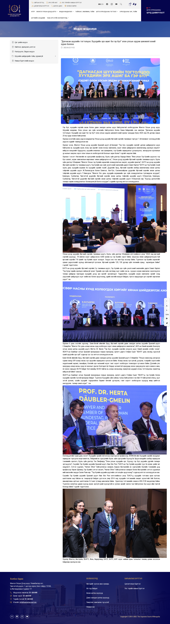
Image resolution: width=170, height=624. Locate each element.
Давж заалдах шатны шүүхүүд (97, 598)
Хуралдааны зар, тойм (128, 11)
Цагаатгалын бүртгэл (41, 6)
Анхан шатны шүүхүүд (94, 593)
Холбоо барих (71, 6)
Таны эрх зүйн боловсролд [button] (57, 18)
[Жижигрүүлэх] (167, 301)
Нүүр (33, 11)
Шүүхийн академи (38, 18)
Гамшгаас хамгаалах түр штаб (97, 602)
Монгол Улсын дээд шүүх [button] (46, 11)
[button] (34, 56)
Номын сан (90, 607)
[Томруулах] (167, 310)
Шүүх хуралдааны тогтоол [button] (106, 11)
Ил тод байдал (91, 588)
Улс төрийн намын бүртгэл (72, 2)
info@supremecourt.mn (28, 602)
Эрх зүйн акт (52, 2)
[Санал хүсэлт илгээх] (167, 323)
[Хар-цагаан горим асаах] (167, 318)
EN (102, 4)
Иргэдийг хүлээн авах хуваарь (97, 584)
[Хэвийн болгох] (167, 306)
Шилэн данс (57, 6)
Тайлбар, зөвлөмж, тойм (84, 11)
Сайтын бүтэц (39, 2)
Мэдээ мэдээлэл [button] (66, 11)
